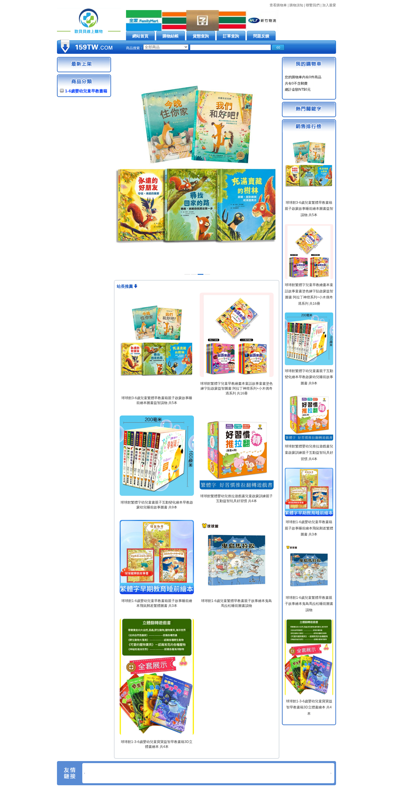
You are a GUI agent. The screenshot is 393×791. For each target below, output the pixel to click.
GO (278, 47)
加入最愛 (329, 5)
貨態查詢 (201, 36)
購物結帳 (171, 36)
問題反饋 (261, 36)
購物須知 (296, 5)
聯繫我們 (313, 5)
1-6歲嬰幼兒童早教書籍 (86, 91)
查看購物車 (278, 5)
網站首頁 (140, 36)
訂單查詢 (231, 36)
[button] (187, 274)
